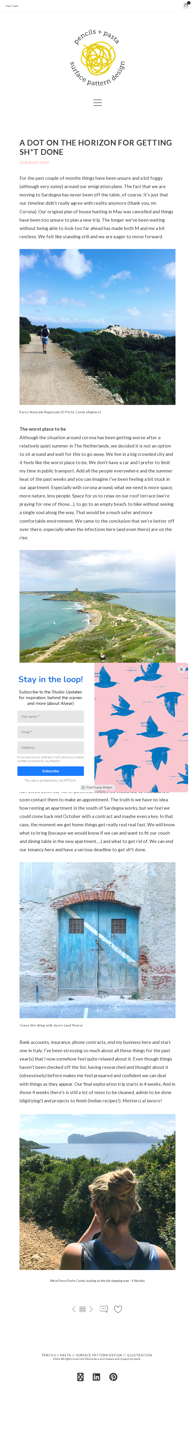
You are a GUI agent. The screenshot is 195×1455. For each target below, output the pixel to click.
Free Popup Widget (99, 787)
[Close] (181, 669)
